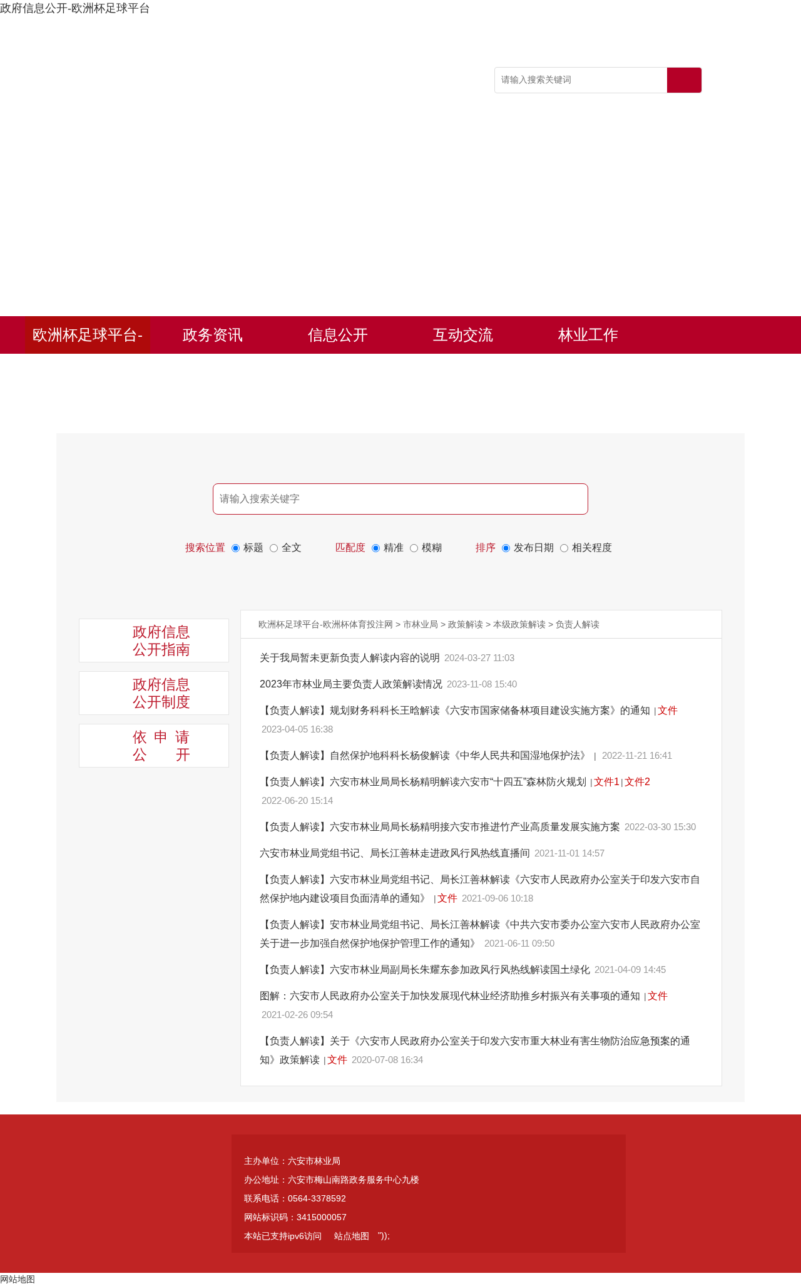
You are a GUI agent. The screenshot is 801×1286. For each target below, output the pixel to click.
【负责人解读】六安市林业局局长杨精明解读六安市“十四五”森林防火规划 (424, 781)
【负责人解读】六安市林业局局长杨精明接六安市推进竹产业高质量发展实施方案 (441, 826)
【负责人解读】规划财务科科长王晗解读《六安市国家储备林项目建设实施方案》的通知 (456, 710)
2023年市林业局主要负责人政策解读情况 (352, 684)
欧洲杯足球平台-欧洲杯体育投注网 (88, 340)
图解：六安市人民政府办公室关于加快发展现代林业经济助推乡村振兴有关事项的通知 (451, 995)
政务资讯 (213, 334)
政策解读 (465, 624)
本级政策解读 (519, 624)
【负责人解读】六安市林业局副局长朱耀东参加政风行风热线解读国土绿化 (426, 969)
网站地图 (17, 1279)
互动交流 (463, 334)
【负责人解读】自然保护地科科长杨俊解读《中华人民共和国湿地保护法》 (426, 755)
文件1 (607, 781)
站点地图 (351, 1236)
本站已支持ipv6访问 (283, 1236)
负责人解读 (577, 624)
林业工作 (588, 334)
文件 (668, 710)
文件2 (637, 781)
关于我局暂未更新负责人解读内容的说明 (351, 657)
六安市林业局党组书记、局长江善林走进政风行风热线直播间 (396, 853)
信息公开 (338, 334)
